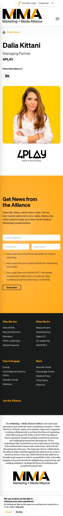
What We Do (43, 322)
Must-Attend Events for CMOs (14, 373)
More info (20, 507)
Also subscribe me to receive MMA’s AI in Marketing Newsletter (31, 265)
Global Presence (11, 345)
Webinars (7, 384)
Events (6, 367)
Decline (19, 512)
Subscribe (44, 3)
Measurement (43, 327)
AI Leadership (43, 341)
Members (7, 336)
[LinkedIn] (7, 75)
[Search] (53, 3)
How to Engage (11, 361)
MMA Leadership (11, 341)
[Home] (4, 32)
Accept (8, 512)
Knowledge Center (45, 371)
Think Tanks (42, 380)
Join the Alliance (12, 400)
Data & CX (41, 336)
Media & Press (43, 376)
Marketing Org (43, 332)
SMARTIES (41, 345)
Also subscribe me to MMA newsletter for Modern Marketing (31, 255)
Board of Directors (12, 332)
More (39, 361)
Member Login (29, 3)
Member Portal (43, 367)
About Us (40, 385)
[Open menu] (57, 19)
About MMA (9, 327)
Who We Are (10, 322)
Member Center (10, 380)
